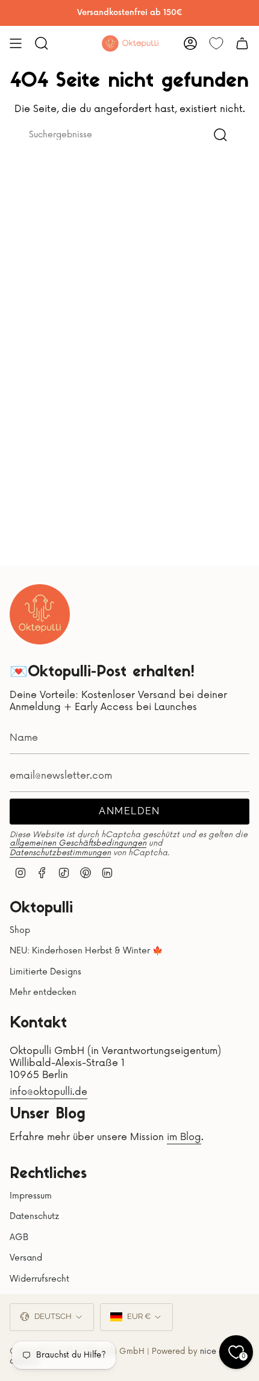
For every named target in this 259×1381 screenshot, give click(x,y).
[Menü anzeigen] (16, 43)
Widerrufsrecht (39, 1279)
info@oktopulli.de (48, 1092)
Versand (26, 1258)
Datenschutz (34, 1216)
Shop (20, 930)
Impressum (31, 1196)
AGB (19, 1237)
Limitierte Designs (45, 972)
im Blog (184, 1137)
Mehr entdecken (43, 992)
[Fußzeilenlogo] (40, 614)
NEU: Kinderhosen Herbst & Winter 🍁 (86, 951)
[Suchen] (220, 134)
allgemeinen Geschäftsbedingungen (78, 843)
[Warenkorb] (242, 43)
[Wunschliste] (216, 43)
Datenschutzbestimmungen (60, 853)
